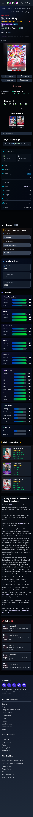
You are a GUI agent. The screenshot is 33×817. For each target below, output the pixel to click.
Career (27, 36)
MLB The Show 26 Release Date (12, 760)
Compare (3, 40)
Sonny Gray (7, 12)
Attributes (11, 36)
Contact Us (5, 739)
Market (4, 721)
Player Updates (7, 766)
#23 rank (20, 523)
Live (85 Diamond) (14, 611)
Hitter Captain (9, 241)
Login (29, 3)
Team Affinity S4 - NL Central (23, 94)
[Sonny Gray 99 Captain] (20, 121)
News (4, 730)
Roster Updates (7, 713)
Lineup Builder (7, 715)
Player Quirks (6, 769)
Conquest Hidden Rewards (11, 710)
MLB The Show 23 (8, 777)
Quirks (16, 36)
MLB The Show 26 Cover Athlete (12, 763)
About (4, 745)
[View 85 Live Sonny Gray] (12, 127)
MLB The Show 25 (8, 772)
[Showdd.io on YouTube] (24, 685)
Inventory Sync (7, 727)
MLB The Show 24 (7, 9)
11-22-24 (4, 94)
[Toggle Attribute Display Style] (16, 225)
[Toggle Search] (22, 3)
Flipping (4, 718)
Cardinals (19, 21)
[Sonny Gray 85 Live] (12, 121)
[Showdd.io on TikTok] (19, 685)
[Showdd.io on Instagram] (14, 685)
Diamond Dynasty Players (22, 9)
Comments (22, 36)
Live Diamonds (7, 724)
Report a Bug (6, 742)
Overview (4, 36)
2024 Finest (11, 21)
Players (4, 707)
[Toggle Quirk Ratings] (21, 28)
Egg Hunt (5, 704)
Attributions (6, 751)
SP (24, 21)
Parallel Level (8, 234)
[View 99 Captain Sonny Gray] (20, 127)
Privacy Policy (6, 748)
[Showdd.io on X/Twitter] (4, 685)
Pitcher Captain (9, 249)
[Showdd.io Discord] (9, 685)
